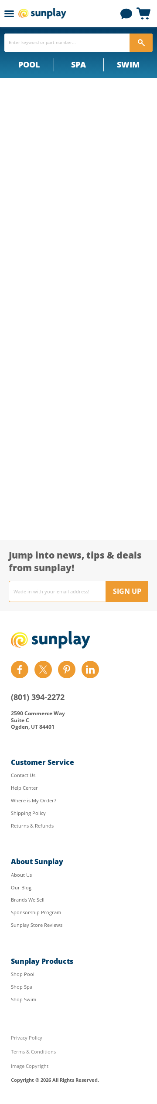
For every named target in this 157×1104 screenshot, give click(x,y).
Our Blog (21, 887)
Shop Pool (22, 974)
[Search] (141, 43)
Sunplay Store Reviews (36, 925)
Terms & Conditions (33, 1051)
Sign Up (127, 591)
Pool (29, 64)
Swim (128, 64)
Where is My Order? (33, 800)
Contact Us (23, 775)
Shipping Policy (28, 813)
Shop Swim (23, 999)
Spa (78, 64)
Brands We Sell (27, 899)
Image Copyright (29, 1066)
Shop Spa (21, 986)
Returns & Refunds (32, 825)
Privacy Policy (26, 1037)
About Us (21, 875)
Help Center (24, 787)
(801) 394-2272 (38, 697)
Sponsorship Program (36, 912)
